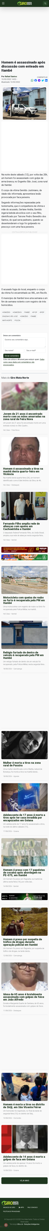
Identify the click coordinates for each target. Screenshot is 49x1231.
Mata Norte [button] (7, 320)
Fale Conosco (32, 1207)
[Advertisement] (24, 33)
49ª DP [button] (34, 312)
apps (22, 1207)
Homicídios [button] (17, 312)
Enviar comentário (12, 356)
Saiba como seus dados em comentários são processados (23, 362)
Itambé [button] (27, 312)
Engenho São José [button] (10, 316)
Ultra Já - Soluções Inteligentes (28, 1224)
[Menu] (3, 3)
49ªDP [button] (42, 312)
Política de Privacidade (11, 1211)
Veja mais (24, 1181)
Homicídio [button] (6, 312)
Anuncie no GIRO (9, 1207)
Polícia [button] (17, 320)
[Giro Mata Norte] (24, 3)
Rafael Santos (11, 76)
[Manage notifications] (6, 1225)
